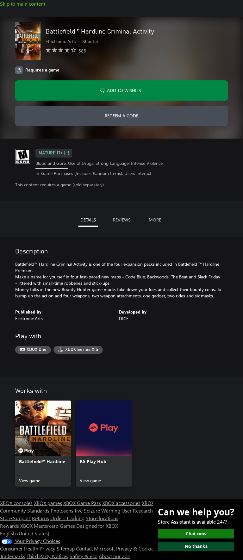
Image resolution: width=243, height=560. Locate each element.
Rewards (9, 525)
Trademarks (12, 556)
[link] (43, 444)
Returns (40, 518)
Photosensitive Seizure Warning (85, 510)
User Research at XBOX (147, 510)
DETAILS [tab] (88, 220)
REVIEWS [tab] (121, 220)
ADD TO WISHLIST (125, 90)
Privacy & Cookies (136, 548)
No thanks (196, 546)
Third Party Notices (47, 556)
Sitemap (66, 548)
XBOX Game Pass (82, 503)
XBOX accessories (121, 503)
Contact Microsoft (95, 548)
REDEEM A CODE (121, 116)
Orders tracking (67, 518)
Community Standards (24, 510)
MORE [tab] (155, 220)
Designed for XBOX (97, 525)
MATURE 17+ (51, 153)
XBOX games (48, 503)
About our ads (114, 556)
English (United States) (24, 533)
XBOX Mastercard (39, 525)
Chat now (196, 534)
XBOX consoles (16, 503)
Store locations (102, 518)
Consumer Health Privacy (27, 548)
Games (67, 525)
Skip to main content (22, 3)
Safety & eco (83, 556)
